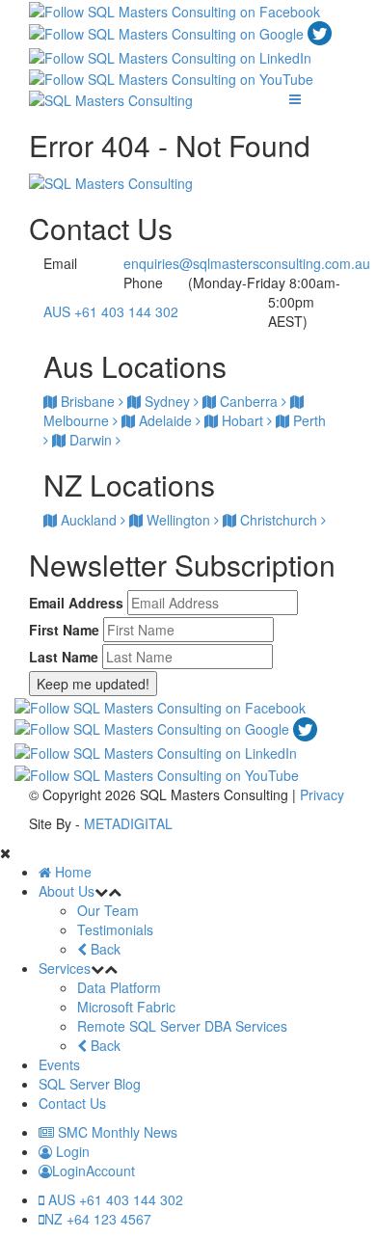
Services (65, 968)
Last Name (63, 656)
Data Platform (119, 987)
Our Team (108, 910)
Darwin (91, 439)
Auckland (89, 519)
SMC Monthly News (115, 1132)
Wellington (178, 519)
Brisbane (88, 401)
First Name (64, 629)
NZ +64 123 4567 (97, 1218)
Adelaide (165, 420)
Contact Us (72, 1103)
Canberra (249, 401)
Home (71, 871)
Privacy (322, 794)
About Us (66, 891)
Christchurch (278, 519)
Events (59, 1064)
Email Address (76, 602)
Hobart (242, 420)
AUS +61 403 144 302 (110, 311)
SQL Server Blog (90, 1083)
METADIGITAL (128, 823)
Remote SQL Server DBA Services (182, 1026)
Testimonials (115, 929)
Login (71, 1151)
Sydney (167, 401)
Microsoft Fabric (126, 1006)
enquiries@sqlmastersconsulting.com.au (246, 263)
